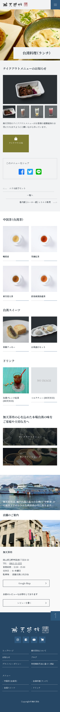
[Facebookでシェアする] (21, 171)
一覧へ (30, 195)
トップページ (8, 650)
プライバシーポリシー (11, 663)
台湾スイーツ (9, 687)
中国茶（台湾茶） (10, 681)
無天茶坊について (38, 650)
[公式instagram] (18, 640)
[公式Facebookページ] (26, 640)
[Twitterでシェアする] (30, 171)
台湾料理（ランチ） (40, 681)
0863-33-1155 (15, 563)
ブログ (34, 657)
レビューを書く (24, 602)
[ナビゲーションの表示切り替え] (55, 4)
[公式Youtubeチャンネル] (34, 640)
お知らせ (6, 657)
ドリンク (36, 687)
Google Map (24, 583)
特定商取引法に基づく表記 (42, 663)
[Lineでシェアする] (39, 171)
